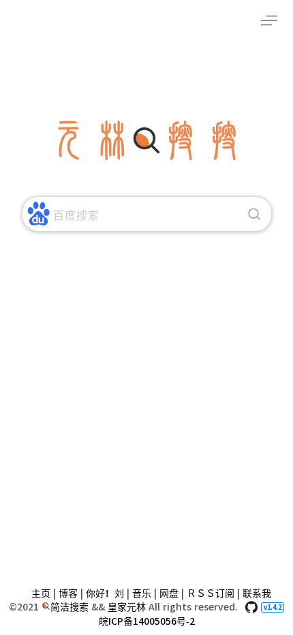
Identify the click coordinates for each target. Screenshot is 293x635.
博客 (68, 593)
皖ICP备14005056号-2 (147, 621)
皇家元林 (128, 607)
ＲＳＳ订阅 (210, 593)
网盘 (169, 593)
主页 (40, 593)
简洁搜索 (70, 607)
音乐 (141, 593)
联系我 (257, 593)
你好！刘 (105, 593)
